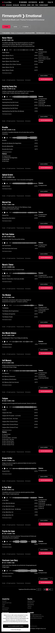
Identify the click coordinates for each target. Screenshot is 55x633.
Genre (15, 26)
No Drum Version (44, 378)
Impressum (5, 609)
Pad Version (43, 376)
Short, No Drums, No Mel (46, 277)
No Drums (42, 100)
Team (3, 604)
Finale (41, 62)
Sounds (29, 5)
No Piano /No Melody (45, 105)
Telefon (30, 606)
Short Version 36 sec (8, 443)
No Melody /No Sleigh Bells (10, 157)
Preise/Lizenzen (20, 80)
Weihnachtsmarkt (43, 5)
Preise (36, 5)
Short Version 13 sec (8, 441)
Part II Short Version (45, 58)
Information (28, 80)
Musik (3, 5)
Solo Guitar (43, 216)
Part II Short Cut (44, 57)
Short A (42, 506)
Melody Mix (6, 159)
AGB (3, 606)
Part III (41, 60)
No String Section (44, 309)
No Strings (42, 102)
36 (49, 589)
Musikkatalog (31, 601)
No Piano (42, 104)
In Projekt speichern (11, 80)
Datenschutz (5, 608)
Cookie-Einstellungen (16, 629)
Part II (41, 55)
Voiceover (42, 374)
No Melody (42, 501)
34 (44, 589)
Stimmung (26, 26)
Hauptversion (43, 52)
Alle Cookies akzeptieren (15, 626)
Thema (6, 26)
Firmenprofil (20, 33)
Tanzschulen (23, 5)
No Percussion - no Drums (10, 437)
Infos (33, 5)
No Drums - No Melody (45, 504)
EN (52, 2)
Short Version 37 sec (8, 444)
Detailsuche (9, 5)
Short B (42, 508)
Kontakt (4, 601)
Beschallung (16, 5)
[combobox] (49, 33)
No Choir (5, 436)
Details (3, 80)
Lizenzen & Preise (6, 602)
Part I (41, 53)
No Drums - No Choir (8, 439)
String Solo (43, 310)
